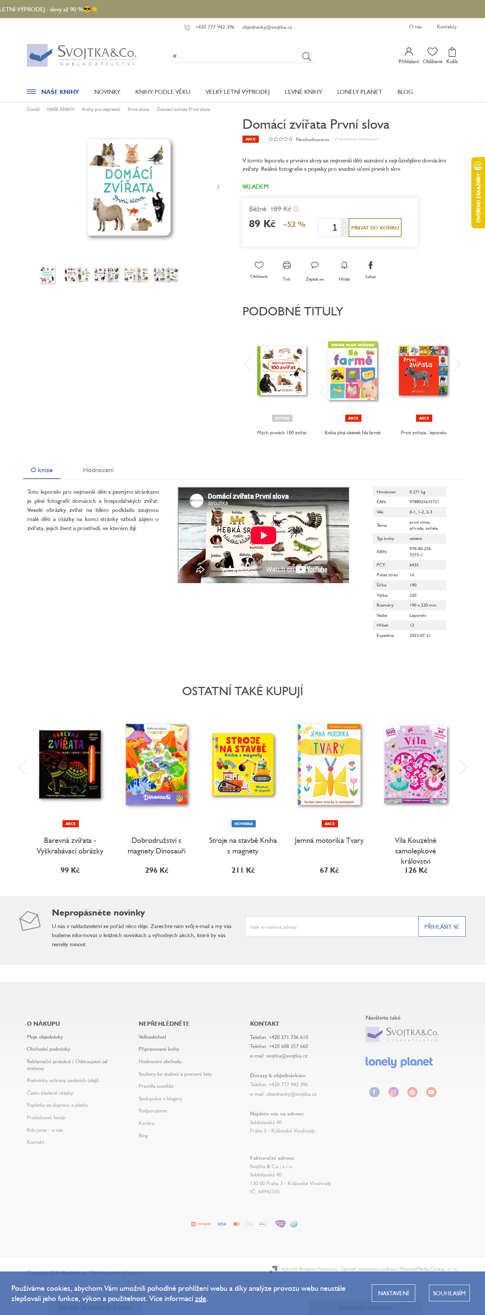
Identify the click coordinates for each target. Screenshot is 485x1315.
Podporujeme (153, 1110)
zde (200, 1298)
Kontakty (447, 26)
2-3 (429, 512)
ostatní (416, 538)
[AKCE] (352, 370)
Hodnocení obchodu (160, 1061)
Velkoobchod (152, 1036)
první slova (419, 522)
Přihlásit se (442, 926)
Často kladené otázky (50, 1092)
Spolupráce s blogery (160, 1098)
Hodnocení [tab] (98, 469)
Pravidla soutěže (156, 1086)
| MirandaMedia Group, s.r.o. (426, 1268)
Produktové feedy (46, 1117)
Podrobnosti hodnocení (356, 139)
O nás (415, 26)
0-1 (413, 512)
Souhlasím (449, 1293)
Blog (143, 1135)
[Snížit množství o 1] (345, 232)
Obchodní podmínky (48, 1048)
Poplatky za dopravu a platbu (57, 1104)
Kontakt (35, 1142)
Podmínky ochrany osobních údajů (63, 1080)
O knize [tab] (42, 469)
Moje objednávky (45, 1036)
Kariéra (146, 1123)
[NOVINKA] (242, 764)
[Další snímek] (218, 187)
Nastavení (393, 1293)
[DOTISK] (282, 370)
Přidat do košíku (375, 228)
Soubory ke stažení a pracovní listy (175, 1073)
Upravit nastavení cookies (368, 1268)
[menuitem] (53, 93)
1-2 (421, 512)
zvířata (432, 528)
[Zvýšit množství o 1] (345, 223)
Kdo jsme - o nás (45, 1129)
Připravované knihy (159, 1048)
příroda (416, 528)
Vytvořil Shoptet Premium (309, 1268)
